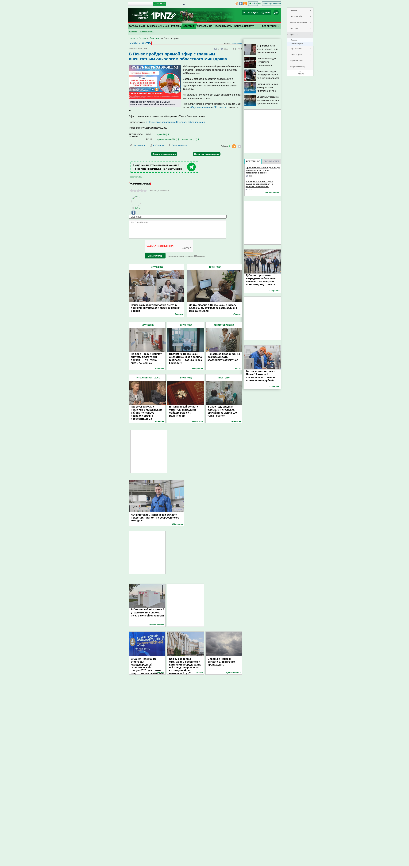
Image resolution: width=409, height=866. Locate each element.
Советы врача (297, 44)
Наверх (300, 74)
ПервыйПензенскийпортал (140, 15)
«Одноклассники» (200, 107)
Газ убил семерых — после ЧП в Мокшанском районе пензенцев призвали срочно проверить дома (146, 412)
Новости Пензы (137, 38)
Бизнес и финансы (298, 22)
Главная (293, 10)
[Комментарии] (215, 49)
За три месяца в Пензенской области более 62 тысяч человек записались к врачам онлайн (213, 308)
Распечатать (139, 145)
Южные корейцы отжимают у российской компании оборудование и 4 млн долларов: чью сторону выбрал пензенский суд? (185, 665)
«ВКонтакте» (219, 107)
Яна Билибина (236, 43)
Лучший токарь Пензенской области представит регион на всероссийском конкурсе (155, 517)
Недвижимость (296, 61)
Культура (294, 28)
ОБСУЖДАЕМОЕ (271, 161)
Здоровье (293, 35)
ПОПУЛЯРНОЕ (253, 161)
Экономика (236, 421)
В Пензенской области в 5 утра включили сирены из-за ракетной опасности (147, 612)
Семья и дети (296, 55)
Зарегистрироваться (271, 3)
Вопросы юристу (297, 67)
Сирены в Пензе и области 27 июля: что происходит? (221, 662)
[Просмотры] (222, 48)
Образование (296, 48)
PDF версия (158, 145)
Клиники (294, 40)
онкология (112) (189, 139)
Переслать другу (179, 145)
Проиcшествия (156, 625)
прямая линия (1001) (167, 139)
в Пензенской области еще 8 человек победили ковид (175, 122)
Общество (159, 369)
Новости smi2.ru (135, 177)
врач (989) (162, 134)
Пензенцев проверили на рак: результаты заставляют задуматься (224, 357)
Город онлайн (296, 16)
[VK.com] (132, 214)
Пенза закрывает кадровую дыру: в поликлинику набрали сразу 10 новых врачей (155, 308)
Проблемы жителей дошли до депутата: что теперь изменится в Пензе (263, 170)
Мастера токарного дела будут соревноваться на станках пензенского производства (259, 184)
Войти (254, 3)
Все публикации (272, 192)
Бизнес (199, 673)
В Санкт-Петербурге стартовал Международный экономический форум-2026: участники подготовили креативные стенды (147, 665)
